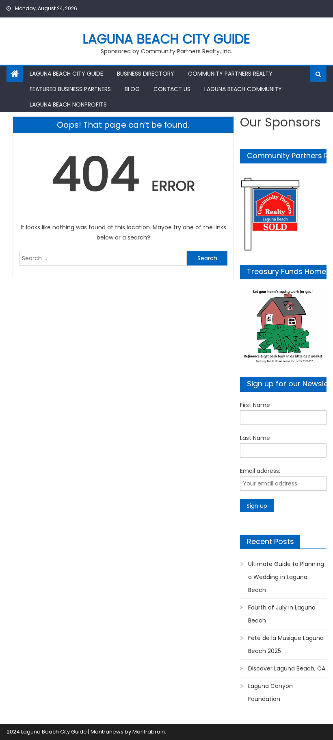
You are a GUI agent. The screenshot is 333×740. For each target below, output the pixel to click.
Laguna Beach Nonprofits (68, 104)
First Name (255, 405)
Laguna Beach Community (243, 89)
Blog (132, 89)
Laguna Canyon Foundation (270, 692)
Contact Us (172, 89)
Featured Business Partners (70, 89)
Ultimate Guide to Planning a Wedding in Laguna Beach (286, 577)
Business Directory (145, 74)
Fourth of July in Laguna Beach (282, 614)
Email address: (260, 471)
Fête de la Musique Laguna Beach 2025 (286, 644)
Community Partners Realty (230, 74)
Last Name (255, 438)
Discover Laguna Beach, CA (286, 668)
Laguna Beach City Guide (166, 39)
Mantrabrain (148, 732)
